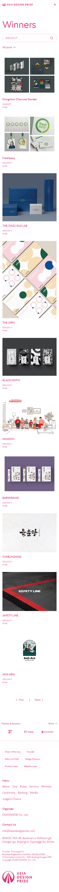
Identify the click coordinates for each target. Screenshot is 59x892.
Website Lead (30, 766)
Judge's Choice (11, 799)
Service (34, 786)
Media (34, 792)
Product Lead (11, 766)
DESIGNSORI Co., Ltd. (15, 814)
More (51, 723)
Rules (23, 786)
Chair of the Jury (12, 751)
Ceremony (8, 792)
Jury (14, 786)
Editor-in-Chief (12, 759)
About (6, 786)
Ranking (22, 792)
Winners (19, 24)
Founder (31, 751)
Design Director (32, 759)
